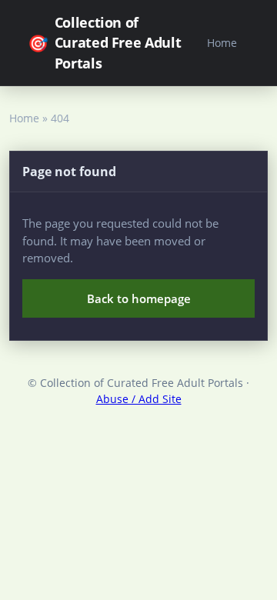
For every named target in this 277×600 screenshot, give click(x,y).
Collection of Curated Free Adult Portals (104, 42)
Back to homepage (139, 298)
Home (222, 42)
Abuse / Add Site (139, 399)
